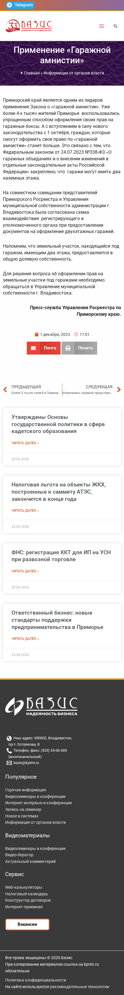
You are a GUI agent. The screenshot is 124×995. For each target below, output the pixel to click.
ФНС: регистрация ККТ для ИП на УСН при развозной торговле (61, 556)
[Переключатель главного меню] (102, 26)
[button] (115, 27)
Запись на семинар (23, 809)
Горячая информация (25, 790)
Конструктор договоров (28, 900)
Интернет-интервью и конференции (38, 802)
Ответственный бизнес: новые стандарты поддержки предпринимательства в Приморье (57, 619)
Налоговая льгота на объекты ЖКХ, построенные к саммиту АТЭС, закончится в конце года (59, 491)
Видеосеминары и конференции (35, 796)
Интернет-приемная (24, 906)
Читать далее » (25, 443)
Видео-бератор (19, 854)
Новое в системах (21, 816)
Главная (32, 73)
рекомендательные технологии (79, 986)
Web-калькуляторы (23, 887)
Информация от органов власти (74, 73)
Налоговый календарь (26, 894)
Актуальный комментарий (30, 861)
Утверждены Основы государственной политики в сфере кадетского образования (58, 424)
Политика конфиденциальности (35, 980)
